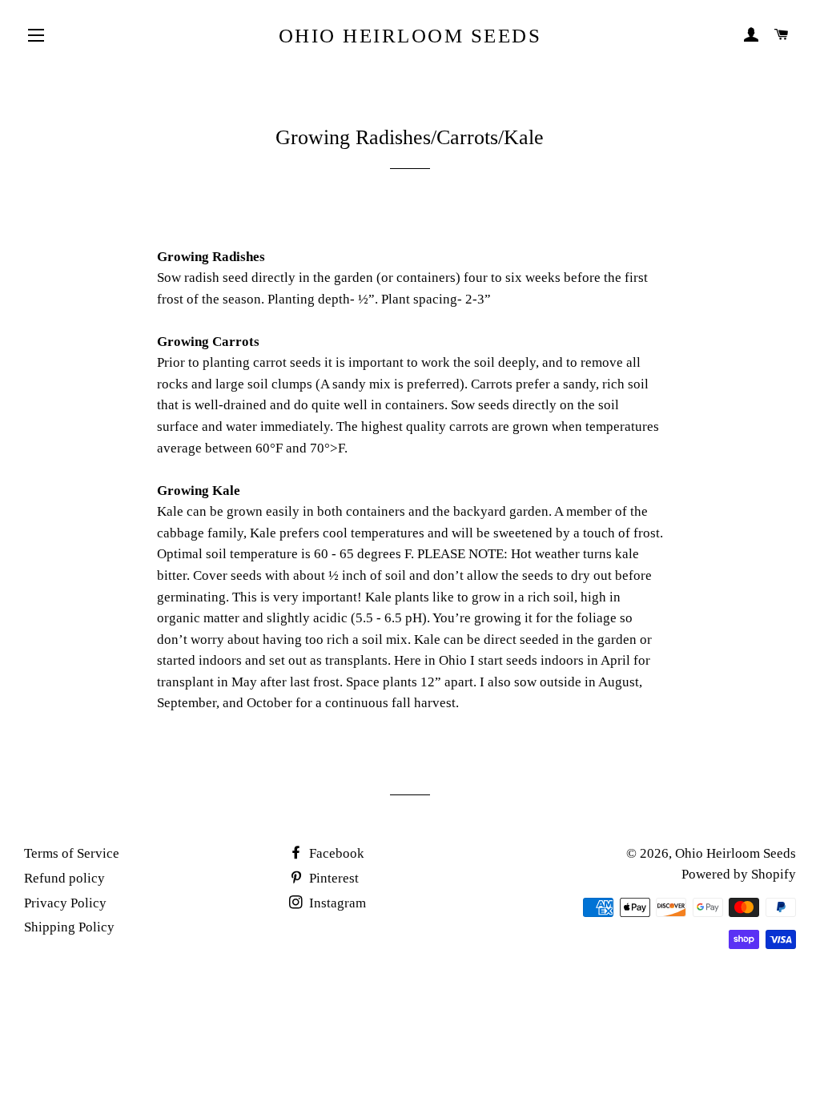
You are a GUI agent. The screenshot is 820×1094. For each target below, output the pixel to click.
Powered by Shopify (738, 874)
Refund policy (64, 878)
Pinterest (332, 878)
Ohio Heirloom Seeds (410, 35)
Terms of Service (71, 853)
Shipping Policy (69, 927)
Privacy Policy (65, 903)
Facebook (335, 853)
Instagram (336, 903)
